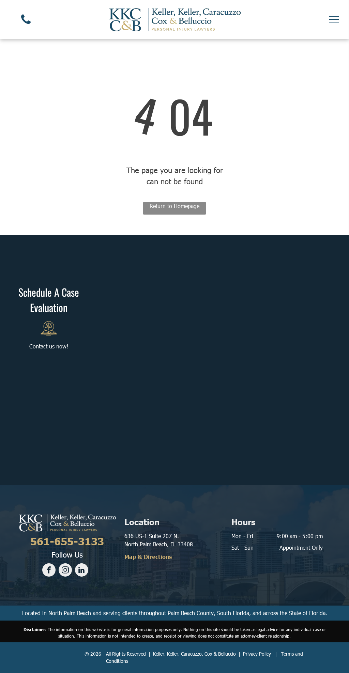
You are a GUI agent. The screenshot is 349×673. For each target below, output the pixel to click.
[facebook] (49, 570)
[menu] (334, 19)
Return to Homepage (174, 205)
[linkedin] (81, 570)
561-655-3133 (67, 540)
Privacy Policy (257, 654)
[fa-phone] (26, 25)
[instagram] (65, 570)
